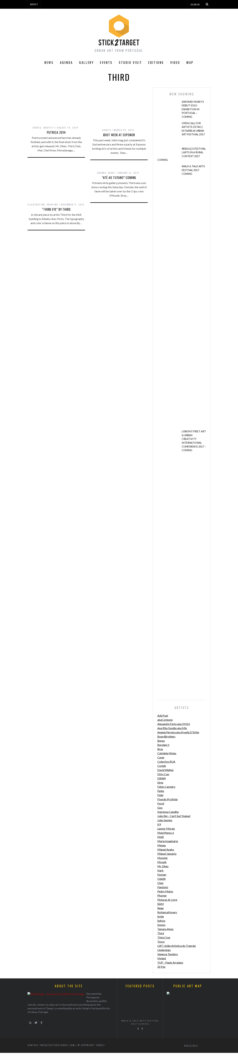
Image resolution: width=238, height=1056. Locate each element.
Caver (160, 757)
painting (52, 204)
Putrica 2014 (56, 132)
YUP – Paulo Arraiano (170, 962)
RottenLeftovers (167, 912)
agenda (101, 172)
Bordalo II (163, 744)
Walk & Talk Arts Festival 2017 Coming (193, 170)
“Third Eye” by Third (56, 209)
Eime (160, 782)
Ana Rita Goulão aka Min (172, 728)
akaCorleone (165, 719)
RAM (160, 903)
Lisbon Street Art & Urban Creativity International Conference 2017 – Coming (194, 441)
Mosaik (162, 862)
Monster (162, 857)
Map (190, 62)
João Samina (164, 820)
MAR (160, 837)
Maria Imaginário (167, 841)
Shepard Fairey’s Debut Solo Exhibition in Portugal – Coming (193, 109)
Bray (160, 749)
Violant (161, 958)
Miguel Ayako (165, 849)
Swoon (161, 924)
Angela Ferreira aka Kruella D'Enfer (178, 732)
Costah (161, 765)
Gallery (86, 62)
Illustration (36, 204)
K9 (159, 824)
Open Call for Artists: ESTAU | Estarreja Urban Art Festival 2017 (193, 129)
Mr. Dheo (162, 866)
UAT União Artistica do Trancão (176, 945)
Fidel (160, 795)
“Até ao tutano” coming (119, 177)
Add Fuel (162, 715)
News (48, 62)
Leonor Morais (166, 828)
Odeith (161, 878)
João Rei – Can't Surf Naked (173, 816)
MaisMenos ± (165, 832)
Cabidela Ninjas (166, 753)
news (111, 172)
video (175, 62)
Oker (160, 883)
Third (160, 933)
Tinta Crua (163, 937)
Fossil (160, 803)
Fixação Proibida (167, 799)
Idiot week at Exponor (119, 135)
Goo (160, 807)
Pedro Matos (165, 891)
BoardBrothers (166, 736)
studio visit (130, 62)
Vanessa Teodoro (167, 954)
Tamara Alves (165, 929)
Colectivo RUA (166, 761)
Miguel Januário (166, 853)
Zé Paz (161, 966)
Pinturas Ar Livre (167, 899)
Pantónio (162, 887)
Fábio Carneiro (166, 786)
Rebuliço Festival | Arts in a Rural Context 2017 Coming (181, 154)
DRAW (161, 778)
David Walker (165, 770)
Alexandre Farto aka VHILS (173, 724)
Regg (160, 908)
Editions (156, 62)
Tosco (161, 941)
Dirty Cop (163, 774)
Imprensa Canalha (168, 811)
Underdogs (164, 950)
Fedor (160, 790)
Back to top (190, 1045)
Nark (160, 870)
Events (106, 62)
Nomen (161, 874)
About (34, 4)
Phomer (162, 895)
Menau (161, 845)
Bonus (161, 740)
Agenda (66, 62)
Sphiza (161, 920)
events (37, 127)
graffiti (48, 127)
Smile (160, 916)
